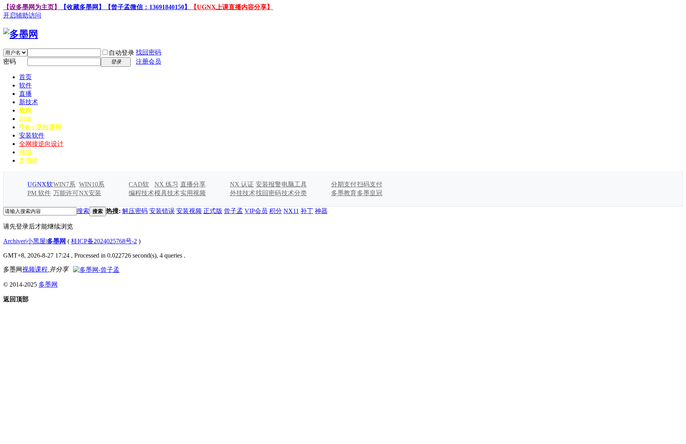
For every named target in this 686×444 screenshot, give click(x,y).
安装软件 (31, 135)
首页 (25, 77)
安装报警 (268, 184)
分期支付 (343, 184)
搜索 (83, 210)
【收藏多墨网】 (82, 7)
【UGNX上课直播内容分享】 (232, 7)
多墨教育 (343, 193)
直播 (25, 93)
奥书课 (28, 160)
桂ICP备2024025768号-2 (104, 241)
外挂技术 (242, 193)
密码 (9, 61)
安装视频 (189, 210)
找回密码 (148, 52)
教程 (25, 110)
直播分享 (193, 184)
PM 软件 (39, 193)
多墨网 (56, 241)
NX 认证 (242, 184)
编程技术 (141, 193)
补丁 (307, 210)
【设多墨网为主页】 (31, 7)
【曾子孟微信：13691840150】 (148, 7)
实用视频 (193, 193)
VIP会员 (256, 210)
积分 (275, 210)
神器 (321, 210)
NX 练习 (166, 184)
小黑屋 (36, 241)
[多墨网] (20, 34)
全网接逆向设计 (41, 143)
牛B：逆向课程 (40, 127)
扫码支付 (369, 184)
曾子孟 (233, 210)
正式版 (212, 210)
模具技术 (167, 193)
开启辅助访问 (22, 15)
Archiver (14, 241)
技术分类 (294, 193)
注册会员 (148, 61)
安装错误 (162, 210)
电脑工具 (294, 184)
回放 (25, 118)
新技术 (28, 102)
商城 (25, 152)
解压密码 (135, 210)
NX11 (291, 210)
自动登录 (121, 52)
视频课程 (35, 269)
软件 (25, 85)
